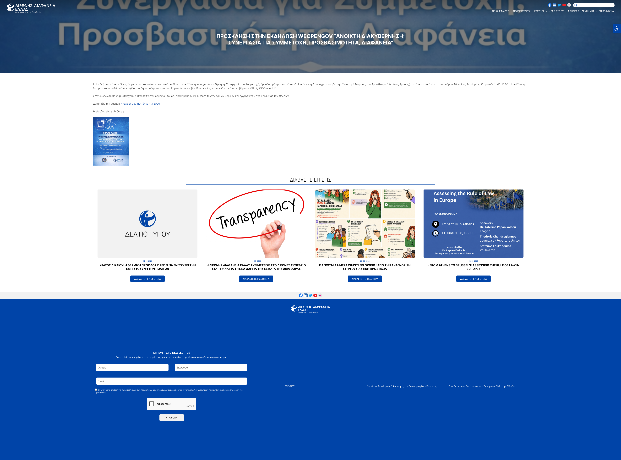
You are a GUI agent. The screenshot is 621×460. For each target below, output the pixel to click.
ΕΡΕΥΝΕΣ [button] (539, 11)
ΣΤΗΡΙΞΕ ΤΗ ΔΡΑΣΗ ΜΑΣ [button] (581, 11)
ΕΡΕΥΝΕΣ (290, 386)
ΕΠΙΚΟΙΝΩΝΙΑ (606, 11)
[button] (617, 28)
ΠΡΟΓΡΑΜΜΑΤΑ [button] (521, 11)
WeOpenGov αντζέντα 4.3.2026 (140, 103)
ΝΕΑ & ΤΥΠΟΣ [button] (556, 11)
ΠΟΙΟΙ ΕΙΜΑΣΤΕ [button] (500, 11)
